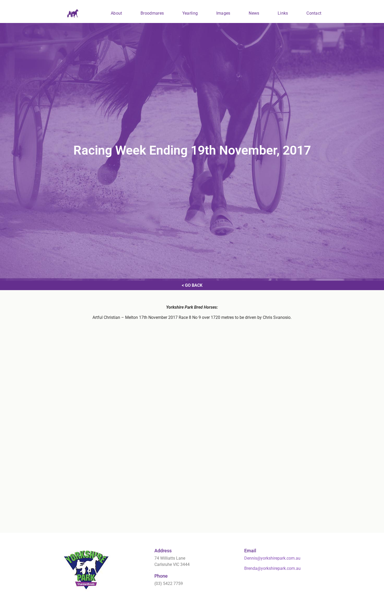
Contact (313, 13)
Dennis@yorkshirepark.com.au (272, 558)
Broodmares (152, 13)
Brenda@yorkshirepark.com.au (272, 568)
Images (223, 13)
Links (283, 13)
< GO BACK (192, 285)
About (116, 13)
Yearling (190, 13)
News (254, 13)
